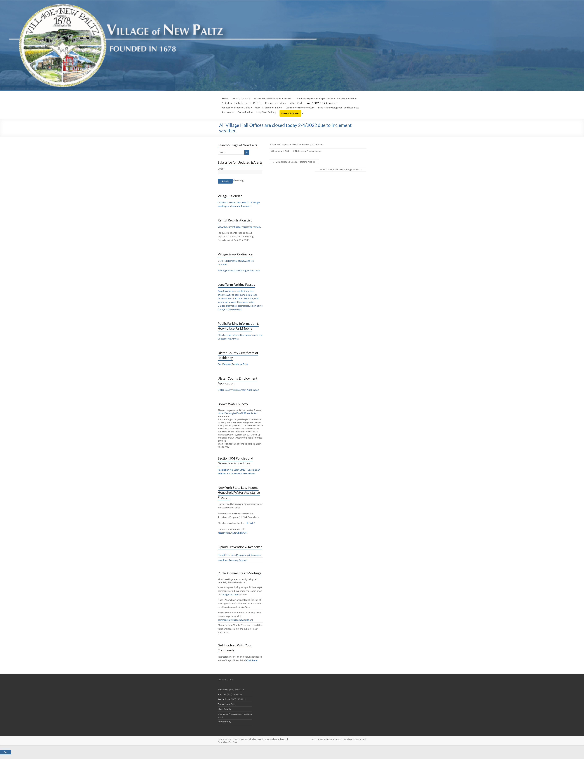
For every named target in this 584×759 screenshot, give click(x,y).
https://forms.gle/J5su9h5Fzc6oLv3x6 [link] (237, 413)
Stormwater (227, 112)
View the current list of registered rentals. (239, 226)
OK (5, 752)
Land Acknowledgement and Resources (338, 107)
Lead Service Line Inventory (300, 107)
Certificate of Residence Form (233, 364)
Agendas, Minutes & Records (355, 739)
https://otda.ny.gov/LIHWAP (232, 532)
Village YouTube (230, 594)
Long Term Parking (266, 112)
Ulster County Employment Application (238, 389)
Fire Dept (222, 694)
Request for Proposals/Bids (235, 107)
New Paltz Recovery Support (232, 560)
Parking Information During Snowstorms (239, 270)
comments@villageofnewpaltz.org (235, 619)
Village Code (296, 102)
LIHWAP (250, 523)
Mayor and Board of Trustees (329, 739)
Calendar (287, 98)
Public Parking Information (268, 107)
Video (283, 102)
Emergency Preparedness (230, 714)
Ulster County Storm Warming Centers (340, 169)
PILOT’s (257, 102)
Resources (270, 102)
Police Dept (223, 689)
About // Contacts (241, 98)
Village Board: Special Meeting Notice (294, 161)
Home (224, 98)
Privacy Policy (224, 721)
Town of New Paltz (226, 704)
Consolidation (245, 112)
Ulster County (224, 709)
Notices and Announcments (308, 151)
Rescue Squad (224, 699)
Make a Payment (290, 113)
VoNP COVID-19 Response (321, 102)
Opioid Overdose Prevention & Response (239, 554)
